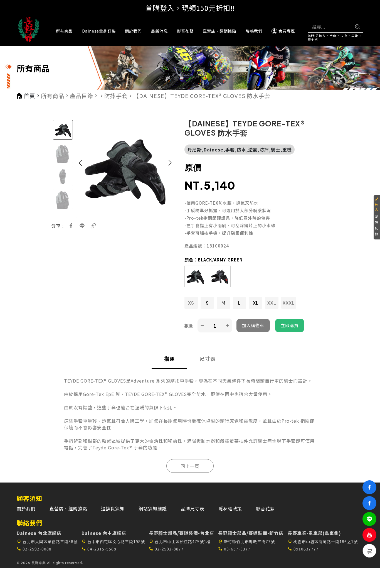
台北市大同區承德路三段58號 (47, 541)
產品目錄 (81, 96)
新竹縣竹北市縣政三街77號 (246, 541)
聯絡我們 (254, 31)
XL (256, 303)
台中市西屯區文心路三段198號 (113, 541)
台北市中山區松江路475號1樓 (180, 541)
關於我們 (133, 31)
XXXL (289, 303)
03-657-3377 (234, 549)
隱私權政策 (230, 508)
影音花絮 (185, 31)
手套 (333, 36)
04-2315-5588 (99, 549)
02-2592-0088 (34, 549)
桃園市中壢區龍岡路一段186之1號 (323, 541)
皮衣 (343, 36)
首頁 (29, 96)
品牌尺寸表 (192, 508)
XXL (271, 303)
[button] (80, 169)
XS (191, 303)
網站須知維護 (153, 508)
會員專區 (286, 31)
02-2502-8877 (166, 549)
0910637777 (303, 549)
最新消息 (159, 31)
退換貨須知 (113, 508)
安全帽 (313, 39)
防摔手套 (116, 96)
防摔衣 (320, 36)
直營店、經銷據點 (219, 31)
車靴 (354, 36)
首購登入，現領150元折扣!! (190, 8)
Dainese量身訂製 (99, 31)
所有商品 (64, 31)
